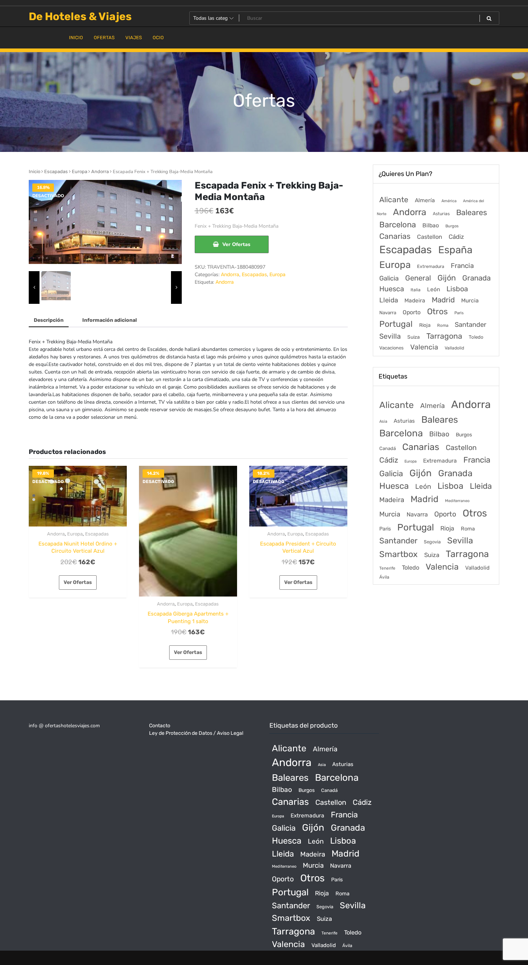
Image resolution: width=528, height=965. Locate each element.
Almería (425, 200)
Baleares (471, 212)
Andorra (100, 171)
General (418, 278)
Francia (462, 266)
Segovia (432, 541)
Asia (383, 421)
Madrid (443, 300)
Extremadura (430, 266)
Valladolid (454, 348)
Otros (437, 311)
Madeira (414, 300)
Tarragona (444, 335)
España (455, 250)
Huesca (391, 288)
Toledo (476, 337)
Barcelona (397, 224)
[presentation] (34, 287)
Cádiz (456, 236)
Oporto (412, 312)
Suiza (413, 337)
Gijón (446, 277)
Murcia (470, 300)
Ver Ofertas (236, 244)
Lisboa (457, 288)
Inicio (34, 171)
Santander (470, 325)
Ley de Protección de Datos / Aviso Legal (196, 733)
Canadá (387, 448)
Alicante (393, 199)
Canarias (395, 236)
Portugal (396, 324)
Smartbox (398, 554)
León (433, 289)
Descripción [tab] (49, 320)
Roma (442, 325)
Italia (416, 289)
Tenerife (387, 568)
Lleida (388, 300)
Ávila (384, 577)
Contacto (159, 726)
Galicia (389, 278)
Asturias (441, 213)
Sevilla (390, 336)
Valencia (424, 347)
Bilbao (430, 225)
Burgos (452, 226)
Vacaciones (391, 348)
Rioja (425, 325)
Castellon (429, 236)
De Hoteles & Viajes (80, 16)
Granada (476, 278)
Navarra (387, 312)
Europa (79, 171)
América (449, 201)
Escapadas (56, 171)
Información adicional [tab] (109, 320)
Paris (459, 312)
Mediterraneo (457, 500)
